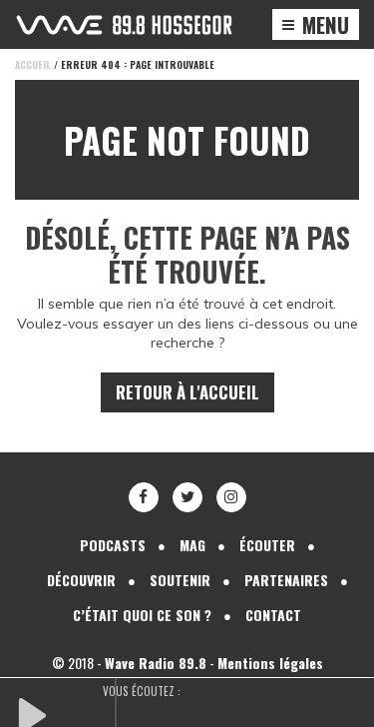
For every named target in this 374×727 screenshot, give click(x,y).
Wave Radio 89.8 (155, 662)
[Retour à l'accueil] (124, 25)
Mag (192, 544)
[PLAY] (65, 713)
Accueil (33, 64)
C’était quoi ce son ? (142, 614)
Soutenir (180, 579)
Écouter (267, 544)
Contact (273, 614)
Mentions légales (270, 662)
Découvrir (81, 579)
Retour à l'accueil (187, 391)
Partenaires (286, 579)
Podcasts (113, 544)
